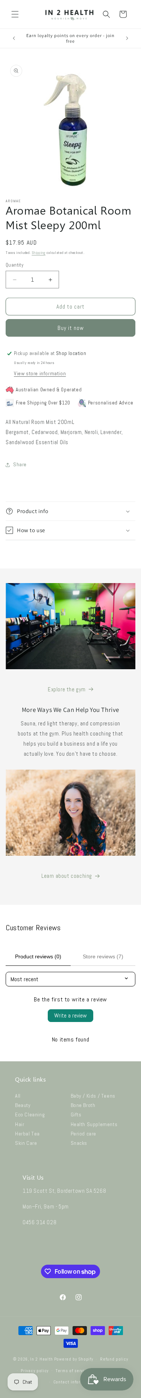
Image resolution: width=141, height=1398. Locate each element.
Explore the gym (67, 689)
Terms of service (72, 1370)
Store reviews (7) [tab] (103, 956)
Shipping (38, 252)
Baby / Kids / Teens (93, 1095)
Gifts (76, 1114)
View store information (40, 373)
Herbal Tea (27, 1133)
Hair (19, 1124)
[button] (15, 14)
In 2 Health (41, 1359)
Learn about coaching (66, 875)
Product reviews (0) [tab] (38, 956)
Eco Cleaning (30, 1114)
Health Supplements (94, 1124)
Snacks (79, 1143)
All (18, 1095)
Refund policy (114, 1359)
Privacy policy (35, 1370)
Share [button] (20, 464)
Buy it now (71, 327)
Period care (84, 1133)
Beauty (23, 1105)
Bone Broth (83, 1105)
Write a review (70, 1015)
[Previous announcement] (14, 38)
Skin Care (26, 1143)
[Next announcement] (127, 38)
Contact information (74, 1382)
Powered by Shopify (73, 1359)
